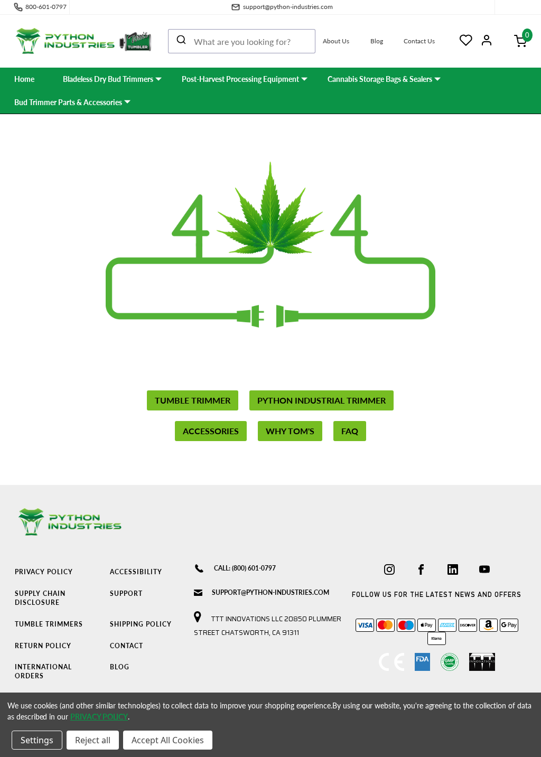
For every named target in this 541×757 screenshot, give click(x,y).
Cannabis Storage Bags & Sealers (380, 78)
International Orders (43, 671)
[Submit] (181, 41)
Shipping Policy (141, 624)
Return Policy (43, 646)
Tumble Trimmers (49, 624)
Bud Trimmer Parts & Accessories (68, 102)
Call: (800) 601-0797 (245, 568)
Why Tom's (290, 431)
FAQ (349, 431)
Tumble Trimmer (192, 400)
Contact (126, 646)
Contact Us (419, 41)
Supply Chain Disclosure (40, 598)
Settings (37, 740)
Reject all (92, 740)
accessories (211, 431)
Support (126, 593)
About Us (336, 41)
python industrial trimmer (321, 400)
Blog (376, 41)
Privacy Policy (44, 572)
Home (24, 78)
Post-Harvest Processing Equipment (240, 78)
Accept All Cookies (168, 740)
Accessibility (136, 572)
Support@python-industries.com (270, 592)
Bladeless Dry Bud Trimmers (108, 78)
